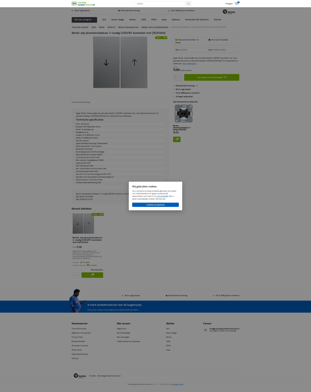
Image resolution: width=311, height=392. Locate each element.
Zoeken (188, 3)
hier (163, 199)
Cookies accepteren (155, 205)
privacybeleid (163, 196)
